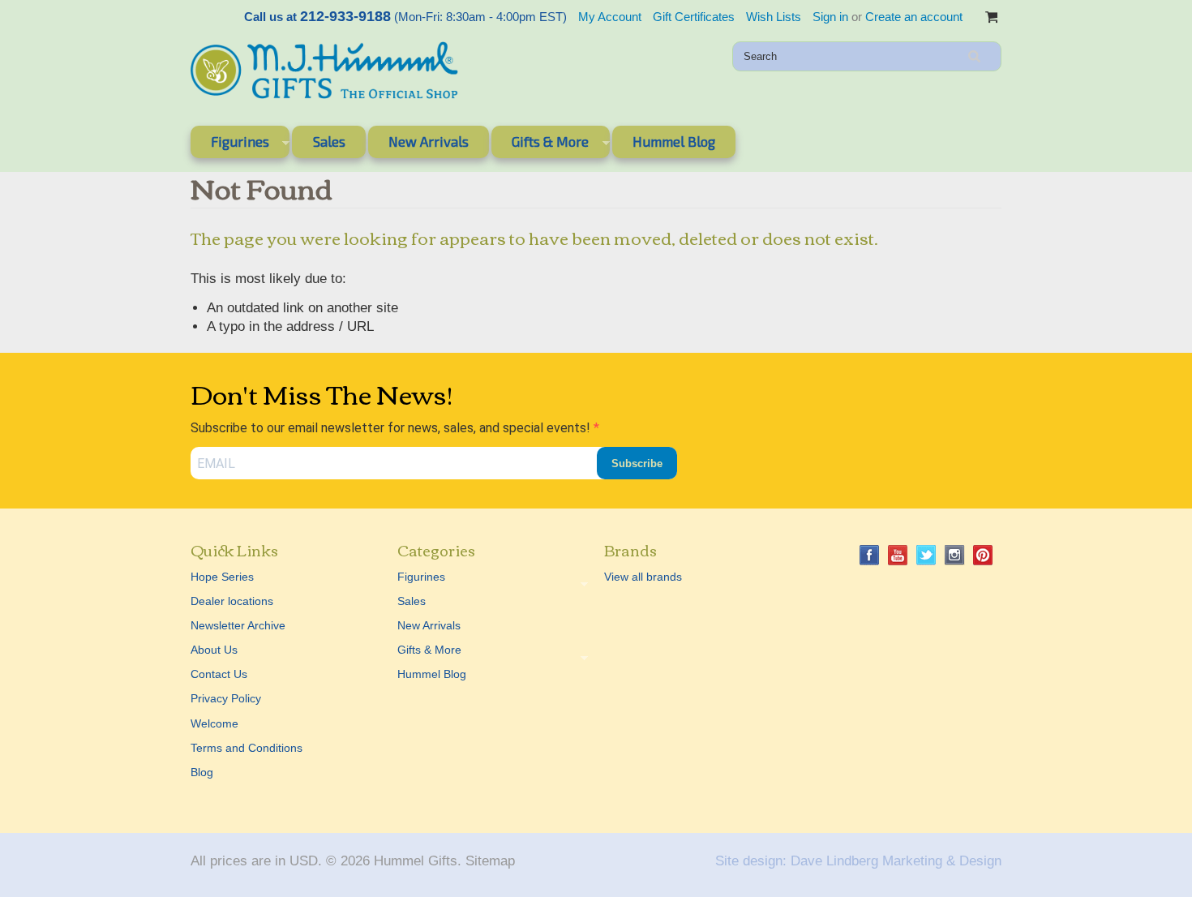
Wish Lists (773, 17)
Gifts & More (540, 144)
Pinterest (983, 555)
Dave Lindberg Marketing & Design (896, 861)
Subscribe (636, 463)
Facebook (870, 555)
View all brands (643, 576)
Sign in (830, 17)
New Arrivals (428, 141)
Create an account (914, 17)
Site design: (751, 861)
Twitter (926, 555)
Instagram (955, 555)
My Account (609, 17)
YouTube (898, 555)
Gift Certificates (694, 17)
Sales (329, 141)
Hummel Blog (673, 141)
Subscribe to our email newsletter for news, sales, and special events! (392, 428)
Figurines (230, 144)
